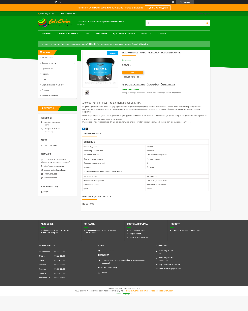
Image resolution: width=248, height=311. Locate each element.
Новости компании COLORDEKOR (186, 230)
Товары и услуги (66, 33)
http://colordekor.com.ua (54, 166)
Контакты (101, 33)
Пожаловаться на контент (135, 291)
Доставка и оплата (124, 33)
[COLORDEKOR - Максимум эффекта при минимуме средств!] (55, 23)
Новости (146, 33)
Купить (133, 72)
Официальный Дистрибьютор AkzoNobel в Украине (55, 231)
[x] (87, 129)
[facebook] (83, 129)
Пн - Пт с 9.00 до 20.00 (138, 237)
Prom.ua (136, 288)
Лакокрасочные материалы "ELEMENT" (79, 44)
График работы (135, 234)
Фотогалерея (47, 57)
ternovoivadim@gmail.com (55, 170)
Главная (46, 33)
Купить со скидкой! (157, 7)
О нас (87, 33)
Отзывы (161, 33)
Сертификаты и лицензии (53, 85)
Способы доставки (137, 230)
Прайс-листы (47, 68)
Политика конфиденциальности (160, 291)
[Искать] (207, 23)
